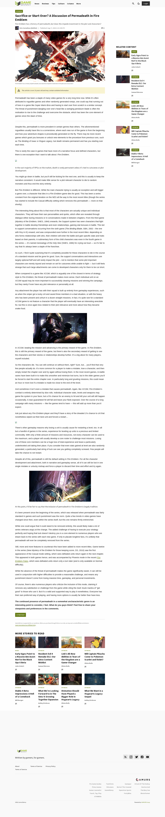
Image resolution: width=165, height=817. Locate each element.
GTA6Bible (97, 796)
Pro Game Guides (95, 784)
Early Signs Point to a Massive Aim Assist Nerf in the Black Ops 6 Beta (25, 658)
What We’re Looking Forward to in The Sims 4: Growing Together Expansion (48, 695)
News (37, 3)
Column (70, 3)
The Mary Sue (145, 790)
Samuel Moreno (44, 666)
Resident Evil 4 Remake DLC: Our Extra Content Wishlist (47, 658)
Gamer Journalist (95, 790)
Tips (53, 3)
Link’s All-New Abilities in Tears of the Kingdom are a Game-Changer (70, 658)
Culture (61, 3)
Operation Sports (125, 790)
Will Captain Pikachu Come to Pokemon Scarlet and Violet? (95, 656)
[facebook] (142, 757)
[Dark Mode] (138, 3)
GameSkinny (109, 790)
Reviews (45, 3)
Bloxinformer (145, 793)
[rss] (125, 757)
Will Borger (19, 700)
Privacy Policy (50, 766)
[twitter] (136, 757)
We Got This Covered (124, 787)
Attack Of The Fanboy (142, 784)
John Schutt (19, 666)
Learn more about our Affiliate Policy (25, 625)
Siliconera (109, 787)
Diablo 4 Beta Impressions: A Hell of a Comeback (24, 693)
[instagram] (131, 757)
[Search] (133, 3)
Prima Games (96, 787)
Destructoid (145, 787)
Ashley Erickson (44, 703)
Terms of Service (36, 766)
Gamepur (128, 784)
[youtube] (147, 757)
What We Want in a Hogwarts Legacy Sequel (94, 693)
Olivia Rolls (65, 666)
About (17, 766)
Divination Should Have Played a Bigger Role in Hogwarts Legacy (70, 695)
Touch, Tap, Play (95, 793)
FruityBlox (127, 793)
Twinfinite (109, 784)
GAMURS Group (145, 802)
